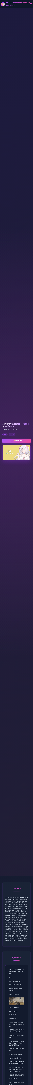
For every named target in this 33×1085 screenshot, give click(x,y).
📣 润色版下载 (18, 440)
